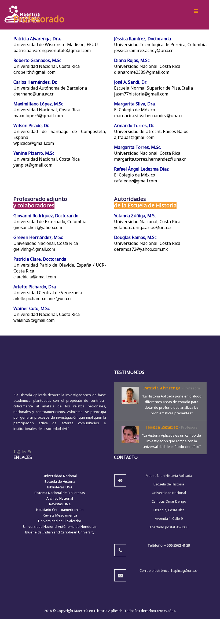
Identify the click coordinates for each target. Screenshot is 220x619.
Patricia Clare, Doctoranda (39, 259)
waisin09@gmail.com (33, 320)
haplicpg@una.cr (184, 570)
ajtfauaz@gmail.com (134, 137)
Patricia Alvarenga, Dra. (37, 39)
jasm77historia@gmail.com (141, 94)
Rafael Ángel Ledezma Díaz (141, 169)
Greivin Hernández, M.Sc (38, 237)
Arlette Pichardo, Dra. (35, 287)
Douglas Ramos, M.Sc (135, 237)
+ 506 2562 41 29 (177, 545)
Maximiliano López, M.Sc (38, 104)
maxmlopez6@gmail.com (38, 116)
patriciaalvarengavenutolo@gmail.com (52, 50)
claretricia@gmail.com (34, 277)
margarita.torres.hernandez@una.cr (150, 159)
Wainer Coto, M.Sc (31, 308)
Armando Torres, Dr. (134, 125)
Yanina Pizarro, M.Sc (33, 153)
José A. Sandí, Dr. (130, 82)
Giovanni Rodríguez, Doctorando (45, 216)
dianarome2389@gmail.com (141, 72)
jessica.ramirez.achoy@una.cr (143, 50)
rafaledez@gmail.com (135, 181)
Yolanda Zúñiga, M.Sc (135, 216)
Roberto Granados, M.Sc (37, 60)
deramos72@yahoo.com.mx (141, 249)
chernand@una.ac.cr (33, 94)
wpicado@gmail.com (33, 143)
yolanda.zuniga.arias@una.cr (142, 227)
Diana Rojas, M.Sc (131, 60)
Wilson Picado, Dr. (31, 125)
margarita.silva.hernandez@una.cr (148, 116)
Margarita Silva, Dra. (135, 104)
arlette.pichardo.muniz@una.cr (42, 298)
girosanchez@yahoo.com (37, 227)
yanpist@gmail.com (32, 165)
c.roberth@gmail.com (34, 72)
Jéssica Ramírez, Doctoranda (142, 39)
